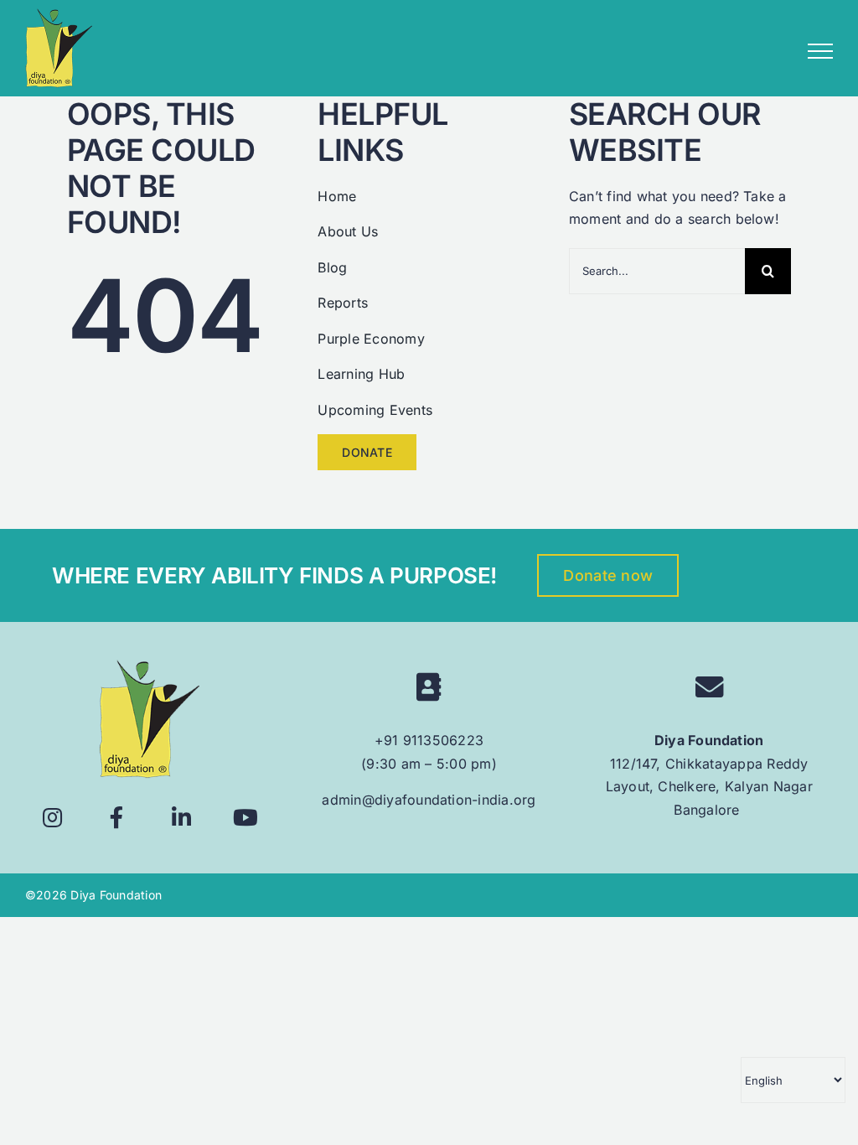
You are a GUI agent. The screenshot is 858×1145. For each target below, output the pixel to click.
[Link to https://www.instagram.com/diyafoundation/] (52, 817)
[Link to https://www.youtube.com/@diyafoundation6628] (246, 817)
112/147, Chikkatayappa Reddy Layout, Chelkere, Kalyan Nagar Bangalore (709, 786)
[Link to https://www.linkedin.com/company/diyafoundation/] (181, 817)
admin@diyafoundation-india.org (428, 799)
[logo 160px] (149, 666)
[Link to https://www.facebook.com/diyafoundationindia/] (117, 817)
